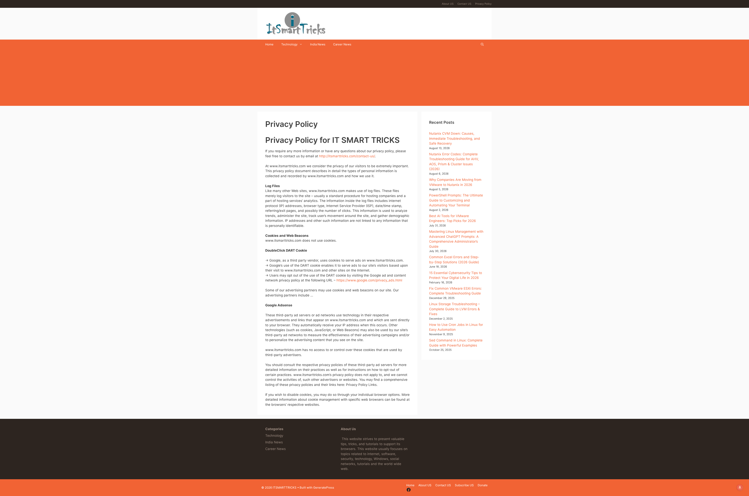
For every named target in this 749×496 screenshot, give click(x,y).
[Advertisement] (374, 78)
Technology (289, 44)
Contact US (464, 3)
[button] (482, 44)
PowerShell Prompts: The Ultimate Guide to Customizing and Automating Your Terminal (456, 200)
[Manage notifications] (740, 487)
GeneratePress (323, 487)
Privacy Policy (483, 3)
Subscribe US (464, 485)
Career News (342, 44)
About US (447, 3)
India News (317, 44)
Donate (483, 485)
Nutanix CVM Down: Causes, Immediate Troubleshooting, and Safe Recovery (454, 138)
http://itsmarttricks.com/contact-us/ (347, 156)
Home (269, 44)
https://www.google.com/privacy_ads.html (369, 280)
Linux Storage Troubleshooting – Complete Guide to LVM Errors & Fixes (454, 309)
